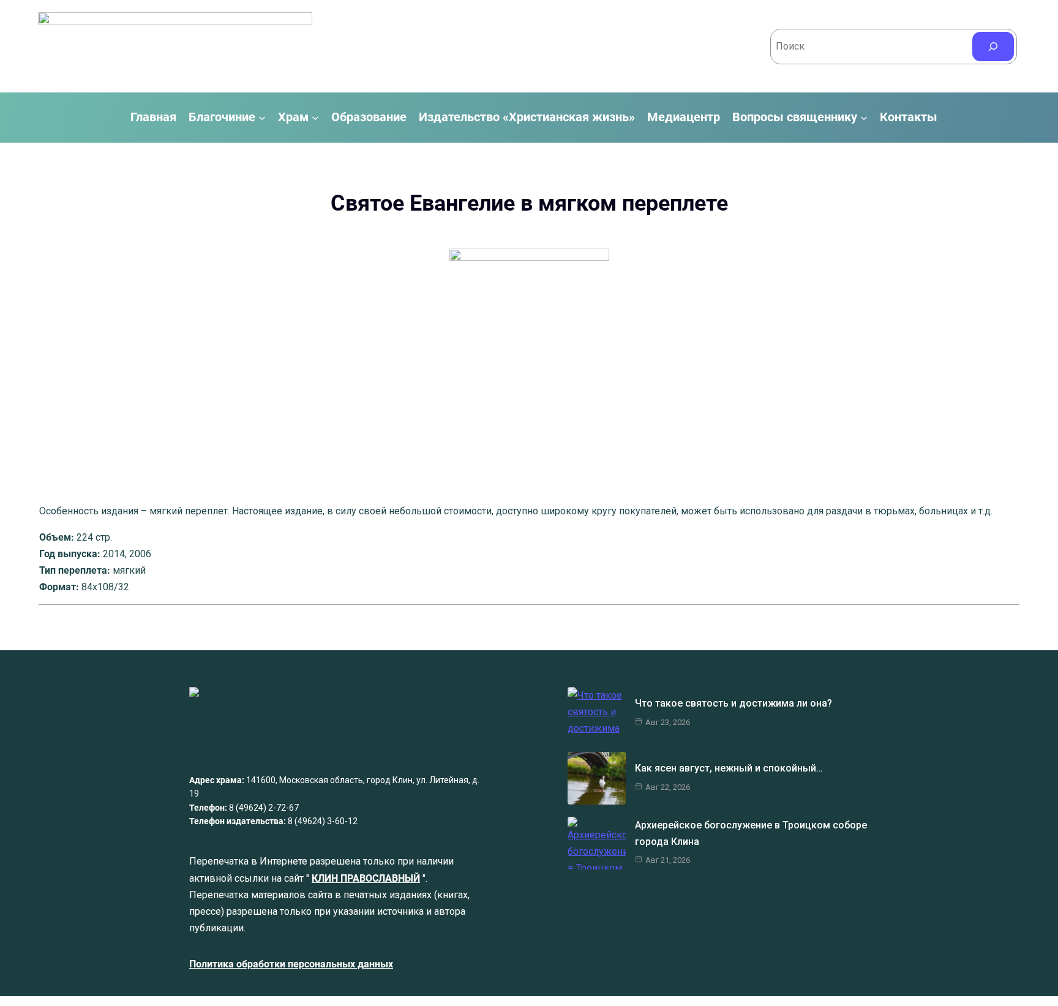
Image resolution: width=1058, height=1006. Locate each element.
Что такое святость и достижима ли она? (733, 703)
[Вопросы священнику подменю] (864, 117)
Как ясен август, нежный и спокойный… (729, 768)
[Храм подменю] (315, 117)
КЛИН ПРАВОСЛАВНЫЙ (366, 878)
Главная (153, 117)
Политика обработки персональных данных (291, 964)
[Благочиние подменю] (262, 117)
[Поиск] (993, 46)
